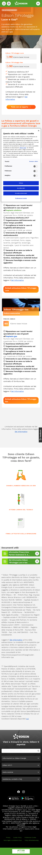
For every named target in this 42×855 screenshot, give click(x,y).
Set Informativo (16, 640)
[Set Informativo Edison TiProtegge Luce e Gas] (37, 561)
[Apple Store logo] (14, 798)
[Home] (4, 3)
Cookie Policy (17, 837)
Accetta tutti (21, 188)
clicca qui (23, 147)
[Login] (9, 3)
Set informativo (17, 280)
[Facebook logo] (18, 791)
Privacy (8, 837)
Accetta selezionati (21, 193)
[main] (21, 427)
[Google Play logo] (27, 798)
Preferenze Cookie (30, 837)
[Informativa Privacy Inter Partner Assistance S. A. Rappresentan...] (37, 553)
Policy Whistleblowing (31, 840)
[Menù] (38, 3)
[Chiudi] (38, 130)
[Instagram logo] (23, 791)
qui (27, 719)
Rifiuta (21, 183)
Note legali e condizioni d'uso (13, 840)
